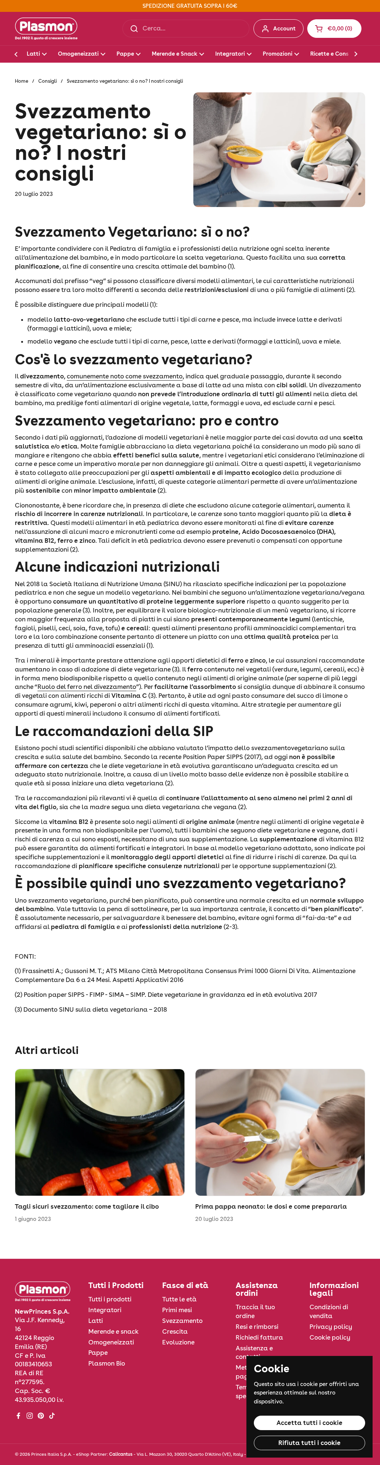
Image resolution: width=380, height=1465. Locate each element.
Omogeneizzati (111, 1342)
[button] (334, 28)
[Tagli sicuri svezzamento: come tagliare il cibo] (100, 1132)
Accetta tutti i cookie (309, 1422)
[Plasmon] (46, 28)
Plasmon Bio (106, 1363)
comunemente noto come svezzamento (125, 376)
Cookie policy (329, 1337)
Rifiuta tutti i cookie (309, 1442)
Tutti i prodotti (109, 1299)
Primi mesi (177, 1310)
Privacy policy (330, 1326)
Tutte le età (179, 1299)
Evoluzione (178, 1342)
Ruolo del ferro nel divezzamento (86, 686)
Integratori (104, 1310)
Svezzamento (182, 1320)
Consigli (47, 81)
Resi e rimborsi (257, 1326)
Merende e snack (113, 1331)
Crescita (175, 1331)
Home (21, 81)
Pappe (98, 1352)
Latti (95, 1320)
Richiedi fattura (259, 1337)
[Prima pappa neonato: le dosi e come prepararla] (280, 1132)
